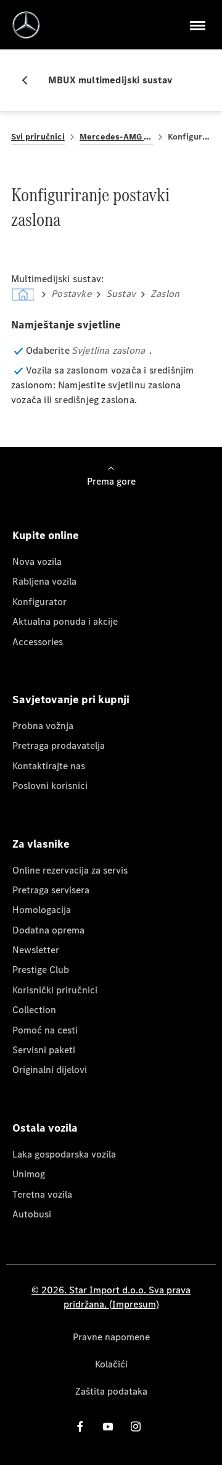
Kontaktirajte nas (48, 765)
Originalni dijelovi (49, 1069)
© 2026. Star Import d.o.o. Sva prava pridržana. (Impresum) (111, 1296)
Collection (34, 1009)
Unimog (28, 1173)
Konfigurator (39, 601)
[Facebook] (80, 1426)
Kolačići (111, 1364)
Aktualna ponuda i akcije (65, 621)
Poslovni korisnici (50, 785)
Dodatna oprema (48, 930)
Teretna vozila (42, 1194)
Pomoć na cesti (45, 1030)
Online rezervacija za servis (70, 870)
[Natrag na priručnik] (29, 80)
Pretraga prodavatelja (58, 745)
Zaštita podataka (111, 1391)
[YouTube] (108, 1426)
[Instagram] (135, 1426)
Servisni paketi (43, 1049)
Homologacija (41, 909)
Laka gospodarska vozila (64, 1154)
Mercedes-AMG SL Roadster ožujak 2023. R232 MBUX (116, 137)
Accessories (37, 641)
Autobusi (31, 1214)
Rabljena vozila (44, 581)
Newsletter (35, 949)
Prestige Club (40, 969)
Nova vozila (37, 561)
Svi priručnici (38, 137)
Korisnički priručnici (54, 989)
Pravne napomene (111, 1336)
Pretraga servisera (50, 889)
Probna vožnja (42, 725)
